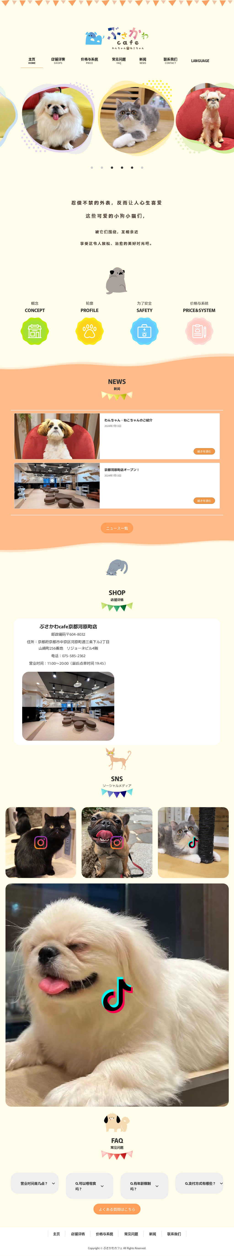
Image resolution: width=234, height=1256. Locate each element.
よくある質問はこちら (117, 1209)
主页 (56, 1233)
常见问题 (131, 1233)
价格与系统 (104, 1233)
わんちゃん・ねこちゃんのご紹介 (128, 420)
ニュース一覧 (117, 528)
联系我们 (174, 1233)
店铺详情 (78, 1233)
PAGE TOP (221, 1205)
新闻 (152, 1233)
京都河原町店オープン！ (122, 469)
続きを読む (204, 451)
